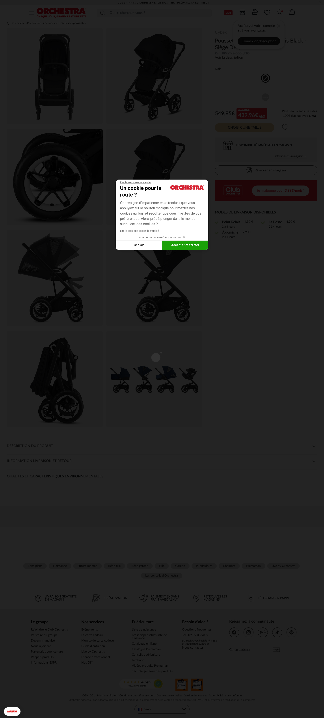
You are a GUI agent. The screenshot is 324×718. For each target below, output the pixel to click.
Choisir (139, 245)
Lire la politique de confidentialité (139, 230)
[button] (12, 711)
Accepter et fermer (185, 245)
